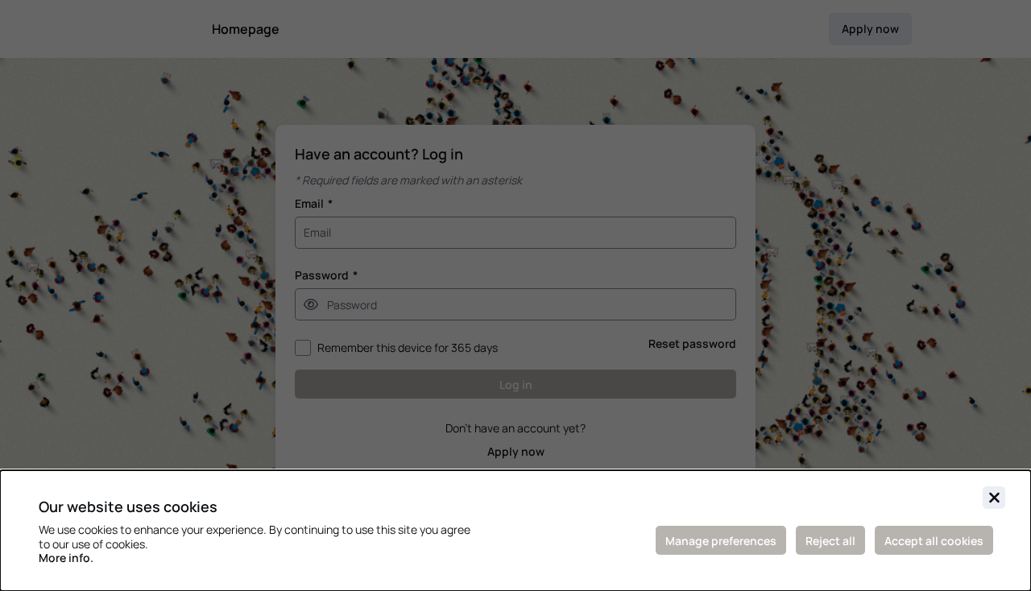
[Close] (994, 497)
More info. (66, 557)
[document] (515, 530)
